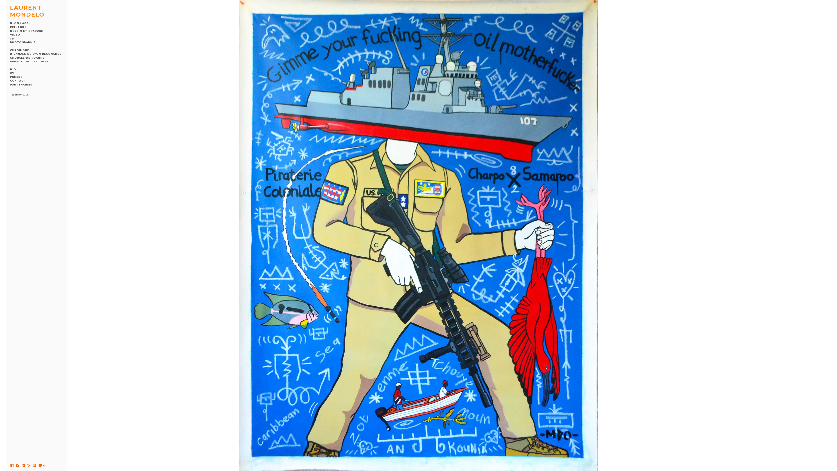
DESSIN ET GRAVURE (26, 30)
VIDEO (15, 34)
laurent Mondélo (27, 11)
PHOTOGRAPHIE (23, 42)
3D (12, 38)
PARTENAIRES (21, 84)
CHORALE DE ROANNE (27, 57)
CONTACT (18, 80)
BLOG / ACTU (20, 23)
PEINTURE (18, 27)
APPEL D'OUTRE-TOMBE (29, 61)
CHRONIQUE (19, 50)
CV (12, 73)
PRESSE (16, 76)
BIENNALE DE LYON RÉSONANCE (35, 53)
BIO (13, 69)
